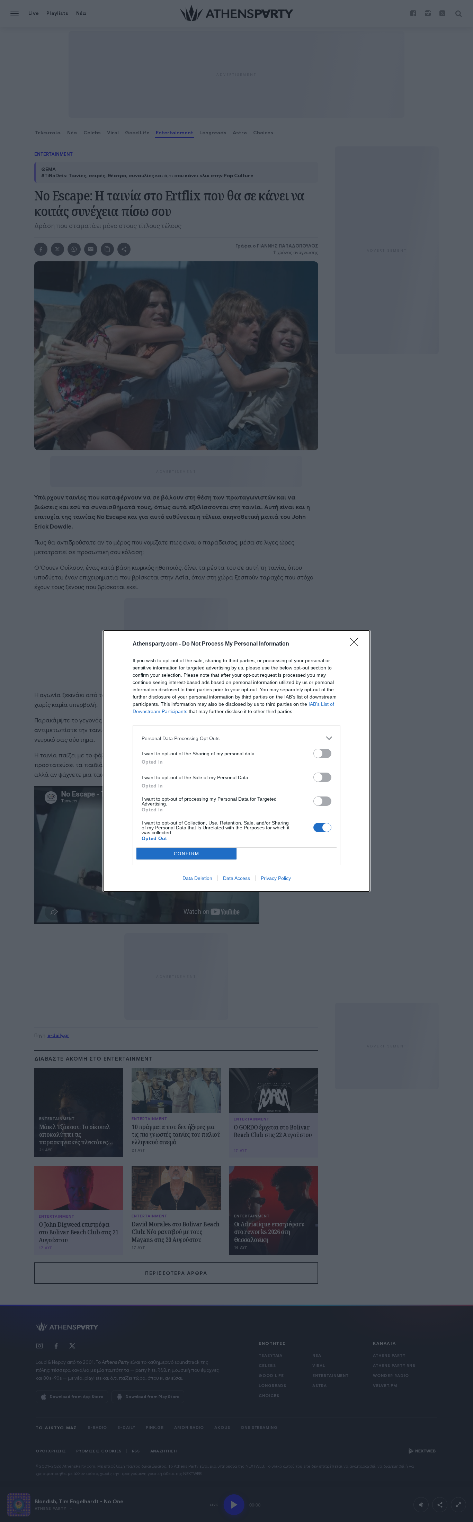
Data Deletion (197, 878)
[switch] (322, 753)
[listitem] (236, 738)
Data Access (236, 878)
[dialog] (236, 761)
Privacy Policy (276, 878)
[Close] (356, 644)
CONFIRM (186, 853)
